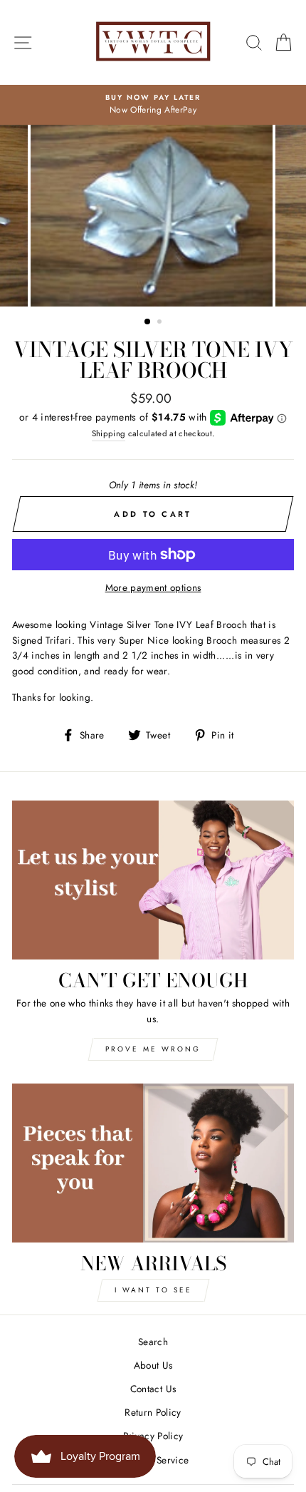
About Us (153, 1365)
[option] (153, 105)
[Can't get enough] (153, 880)
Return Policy (153, 1412)
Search (153, 1341)
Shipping (109, 433)
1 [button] (148, 322)
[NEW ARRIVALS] (153, 1163)
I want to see (153, 1290)
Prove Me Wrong (153, 1049)
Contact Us (153, 1389)
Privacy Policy (153, 1436)
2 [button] (160, 322)
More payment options (153, 587)
